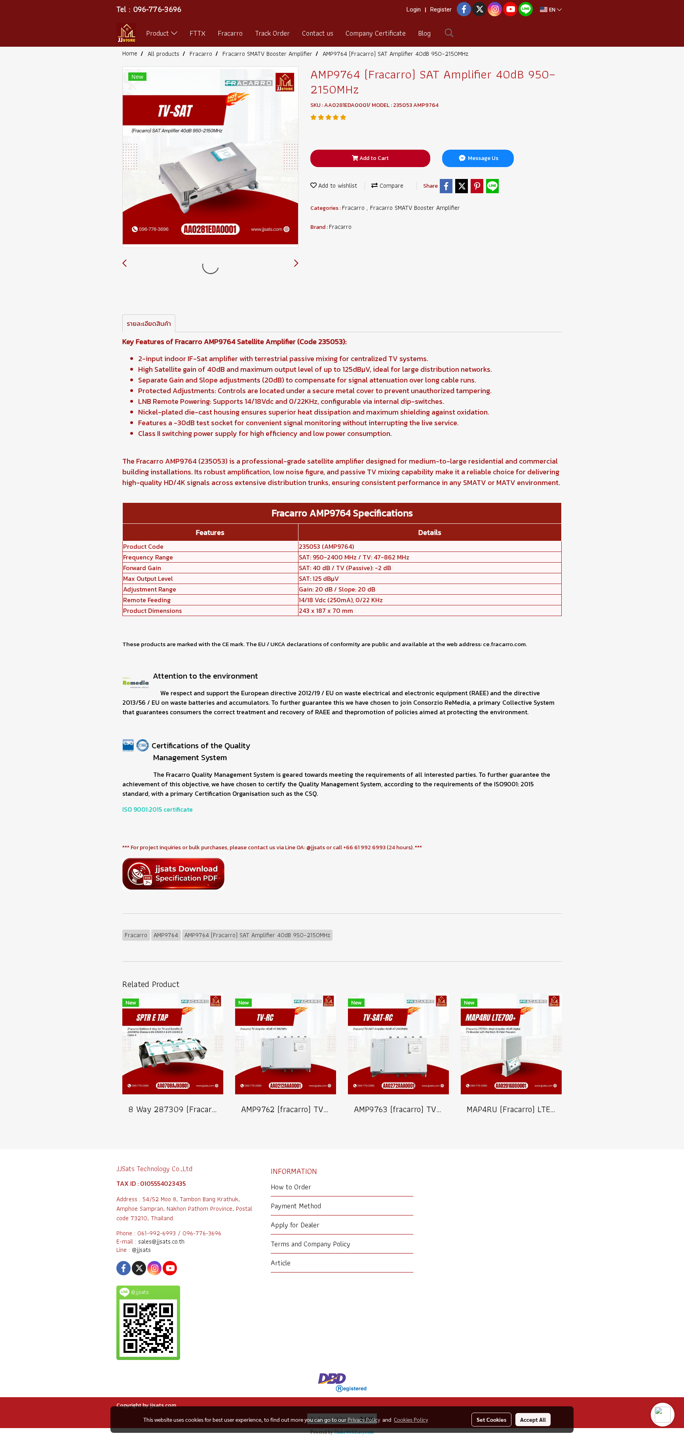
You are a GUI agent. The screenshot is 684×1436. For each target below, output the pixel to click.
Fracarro (230, 33)
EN (552, 9)
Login (414, 9)
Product (158, 33)
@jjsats (141, 1250)
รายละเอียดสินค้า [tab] (149, 323)
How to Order (291, 1187)
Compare (390, 185)
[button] (449, 32)
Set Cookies (491, 1419)
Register (441, 9)
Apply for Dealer (295, 1225)
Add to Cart (373, 158)
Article (281, 1263)
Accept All (533, 1419)
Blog (424, 33)
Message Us (482, 158)
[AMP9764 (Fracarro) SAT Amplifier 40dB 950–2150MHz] (210, 157)
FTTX (197, 33)
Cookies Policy (411, 1419)
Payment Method (296, 1206)
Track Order (272, 33)
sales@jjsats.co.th (161, 1241)
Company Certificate (376, 33)
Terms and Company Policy (310, 1244)
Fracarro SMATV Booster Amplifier (415, 208)
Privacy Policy (364, 1419)
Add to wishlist (337, 185)
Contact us (317, 33)
